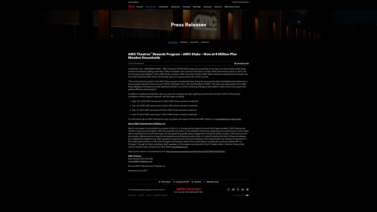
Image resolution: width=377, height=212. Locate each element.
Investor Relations (133, 2)
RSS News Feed (211, 182)
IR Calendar (183, 42)
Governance (208, 7)
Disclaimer (141, 195)
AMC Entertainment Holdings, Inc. (143, 189)
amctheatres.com (180, 147)
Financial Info (175, 7)
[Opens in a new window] (228, 189)
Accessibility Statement (160, 195)
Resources (218, 7)
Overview (139, 7)
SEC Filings (197, 7)
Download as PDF (243, 63)
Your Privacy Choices (239, 195)
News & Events (151, 7)
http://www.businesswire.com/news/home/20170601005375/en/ (195, 151)
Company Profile (181, 182)
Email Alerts (205, 42)
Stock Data (186, 7)
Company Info (163, 7)
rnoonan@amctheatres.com (140, 161)
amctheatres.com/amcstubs (228, 119)
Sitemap (149, 195)
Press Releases (173, 42)
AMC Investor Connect (232, 7)
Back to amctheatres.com (241, 1)
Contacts (196, 182)
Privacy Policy (132, 195)
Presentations (194, 42)
